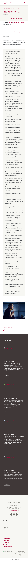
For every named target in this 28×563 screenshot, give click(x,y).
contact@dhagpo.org (14, 510)
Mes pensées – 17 (11, 434)
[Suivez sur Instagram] (14, 514)
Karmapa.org (15, 8)
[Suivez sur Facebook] (11, 514)
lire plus (7, 375)
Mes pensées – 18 (11, 398)
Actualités (15, 22)
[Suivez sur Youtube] (17, 514)
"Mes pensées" (6, 8)
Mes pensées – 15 (11, 471)
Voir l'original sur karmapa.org (14, 18)
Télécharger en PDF (19, 32)
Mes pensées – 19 (11, 362)
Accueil (10, 22)
